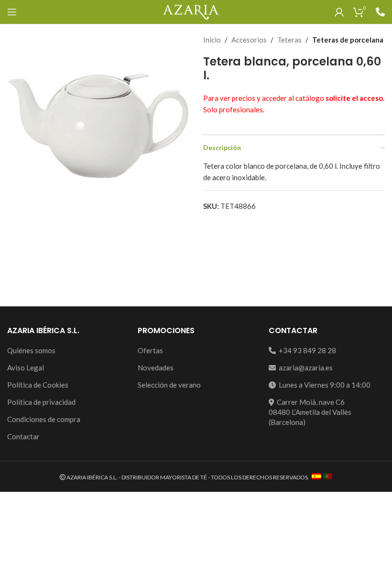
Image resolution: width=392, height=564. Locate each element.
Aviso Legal (25, 367)
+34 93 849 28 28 (306, 350)
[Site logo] (190, 11)
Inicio (212, 39)
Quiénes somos (31, 350)
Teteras (289, 39)
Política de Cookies (37, 384)
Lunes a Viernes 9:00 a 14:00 (323, 384)
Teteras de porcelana (347, 39)
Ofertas (150, 350)
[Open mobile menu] (12, 12)
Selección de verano (169, 384)
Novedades (156, 367)
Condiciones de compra (43, 419)
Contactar (23, 436)
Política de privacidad (41, 402)
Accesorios (249, 39)
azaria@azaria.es (304, 367)
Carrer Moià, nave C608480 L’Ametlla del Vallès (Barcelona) (310, 412)
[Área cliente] (339, 12)
